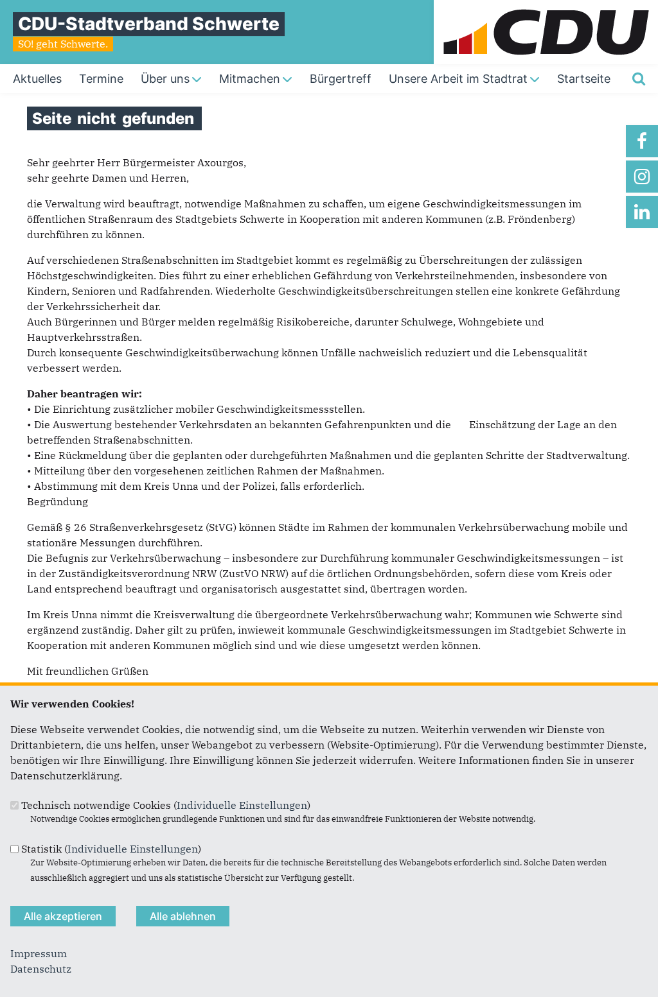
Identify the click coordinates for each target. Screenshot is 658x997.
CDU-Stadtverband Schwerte (149, 24)
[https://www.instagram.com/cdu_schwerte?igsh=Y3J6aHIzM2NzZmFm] (642, 176)
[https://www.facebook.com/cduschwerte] (642, 141)
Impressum (38, 953)
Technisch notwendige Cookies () (165, 805)
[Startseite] (546, 7)
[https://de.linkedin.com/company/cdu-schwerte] (642, 212)
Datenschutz (40, 968)
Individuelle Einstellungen (242, 805)
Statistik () (111, 848)
